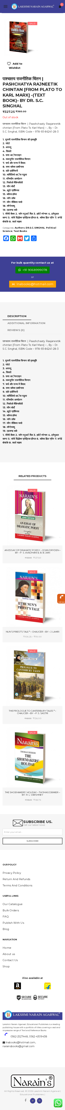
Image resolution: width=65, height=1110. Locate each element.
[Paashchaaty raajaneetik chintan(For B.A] (20, 36)
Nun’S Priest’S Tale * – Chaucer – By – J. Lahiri (32, 631)
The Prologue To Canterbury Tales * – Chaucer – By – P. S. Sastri (32, 712)
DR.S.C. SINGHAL (35, 227)
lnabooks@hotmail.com (35, 284)
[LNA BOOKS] (32, 6)
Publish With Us (13, 922)
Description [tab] (16, 316)
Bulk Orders (11, 910)
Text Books (20, 231)
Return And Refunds (16, 879)
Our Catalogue (13, 904)
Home (7, 947)
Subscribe (33, 841)
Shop (6, 966)
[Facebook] (25, 1100)
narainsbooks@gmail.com (19, 1046)
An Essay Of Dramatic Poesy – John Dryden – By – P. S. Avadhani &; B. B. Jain (32, 551)
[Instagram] (39, 1100)
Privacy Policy (12, 872)
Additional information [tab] (26, 323)
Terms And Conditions (17, 885)
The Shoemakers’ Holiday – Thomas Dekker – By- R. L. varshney (32, 793)
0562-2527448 (19, 1036)
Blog (6, 929)
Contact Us (10, 960)
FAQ (6, 916)
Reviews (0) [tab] (15, 330)
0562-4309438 (38, 1036)
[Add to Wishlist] (18, 491)
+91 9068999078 (35, 270)
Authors (20, 227)
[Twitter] (32, 1100)
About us (9, 954)
